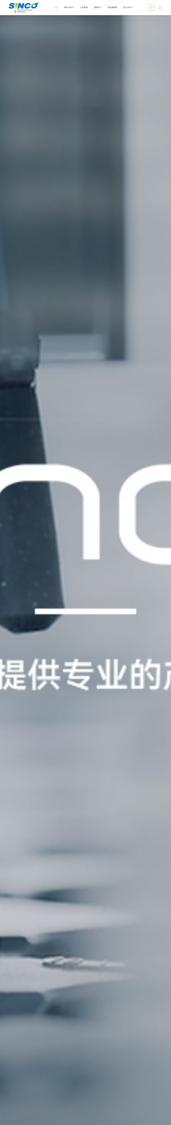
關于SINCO (69, 7)
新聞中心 (97, 7)
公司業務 (84, 7)
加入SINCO (128, 7)
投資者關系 (112, 7)
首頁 (56, 7)
